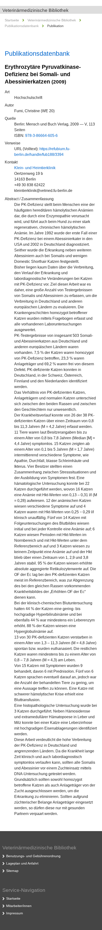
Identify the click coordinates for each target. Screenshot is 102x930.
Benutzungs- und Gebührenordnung (33, 856)
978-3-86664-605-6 (41, 136)
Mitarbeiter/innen (19, 906)
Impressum (14, 913)
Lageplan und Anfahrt (22, 863)
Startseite (12, 20)
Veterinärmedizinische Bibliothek (35, 10)
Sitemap (12, 871)
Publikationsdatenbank (22, 26)
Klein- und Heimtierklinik (35, 168)
